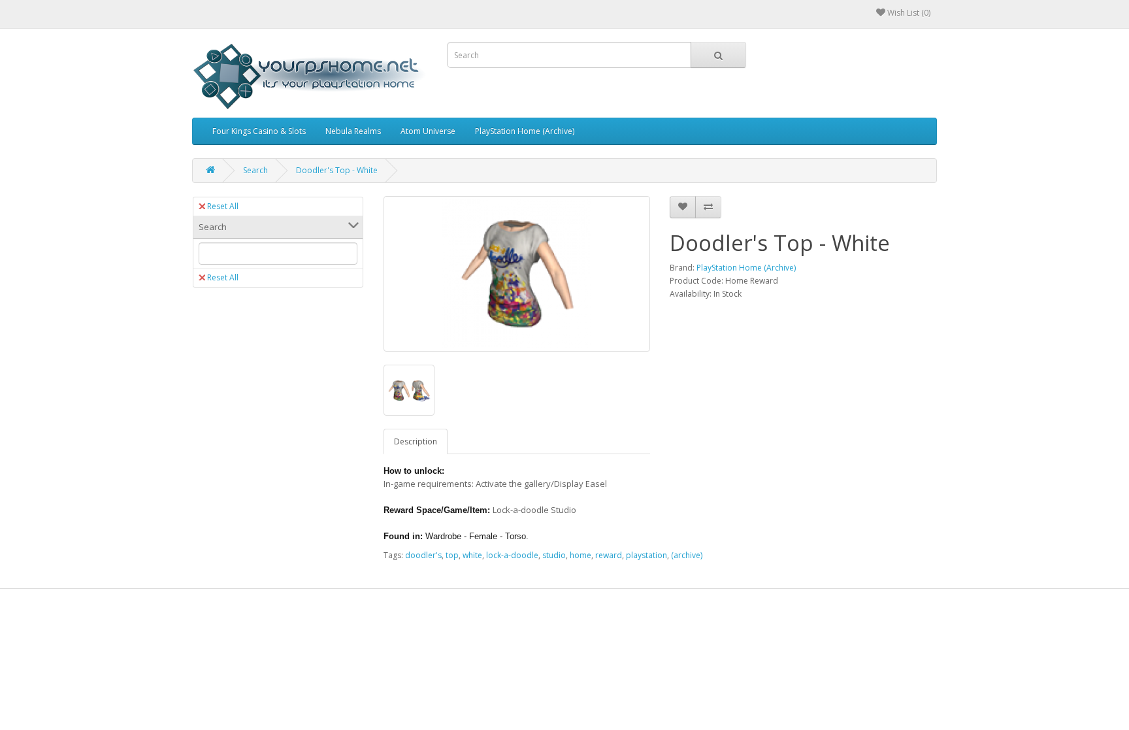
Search (255, 170)
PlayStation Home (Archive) (524, 131)
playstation (646, 555)
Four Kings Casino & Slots (259, 131)
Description (415, 441)
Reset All (222, 206)
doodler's (423, 555)
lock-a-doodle (512, 555)
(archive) (686, 555)
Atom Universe (428, 131)
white (472, 555)
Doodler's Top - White (337, 170)
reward (608, 555)
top (452, 555)
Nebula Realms (353, 131)
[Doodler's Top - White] (517, 274)
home (580, 555)
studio (554, 555)
